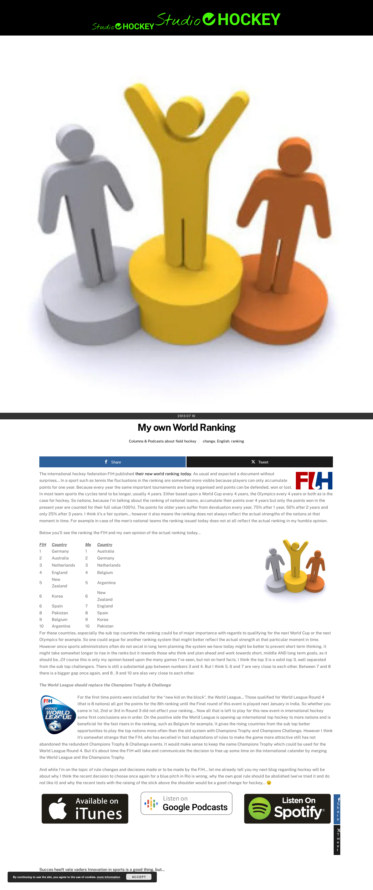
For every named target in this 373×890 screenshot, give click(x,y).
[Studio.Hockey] (186, 29)
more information (108, 877)
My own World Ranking (186, 427)
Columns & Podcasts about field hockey (162, 441)
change (209, 441)
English (223, 441)
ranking (237, 441)
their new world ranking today (162, 473)
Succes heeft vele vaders (63, 869)
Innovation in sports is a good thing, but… (126, 869)
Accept (139, 877)
